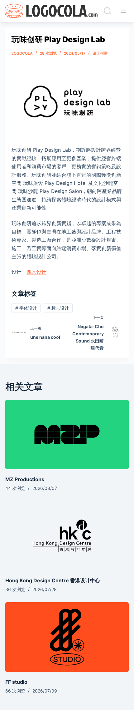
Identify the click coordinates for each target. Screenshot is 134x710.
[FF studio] (67, 637)
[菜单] (125, 11)
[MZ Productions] (67, 434)
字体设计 (26, 308)
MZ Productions (24, 479)
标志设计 (58, 308)
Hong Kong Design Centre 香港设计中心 (52, 580)
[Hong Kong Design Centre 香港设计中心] (67, 536)
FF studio (16, 682)
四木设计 (36, 272)
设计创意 (100, 53)
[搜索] (107, 11)
